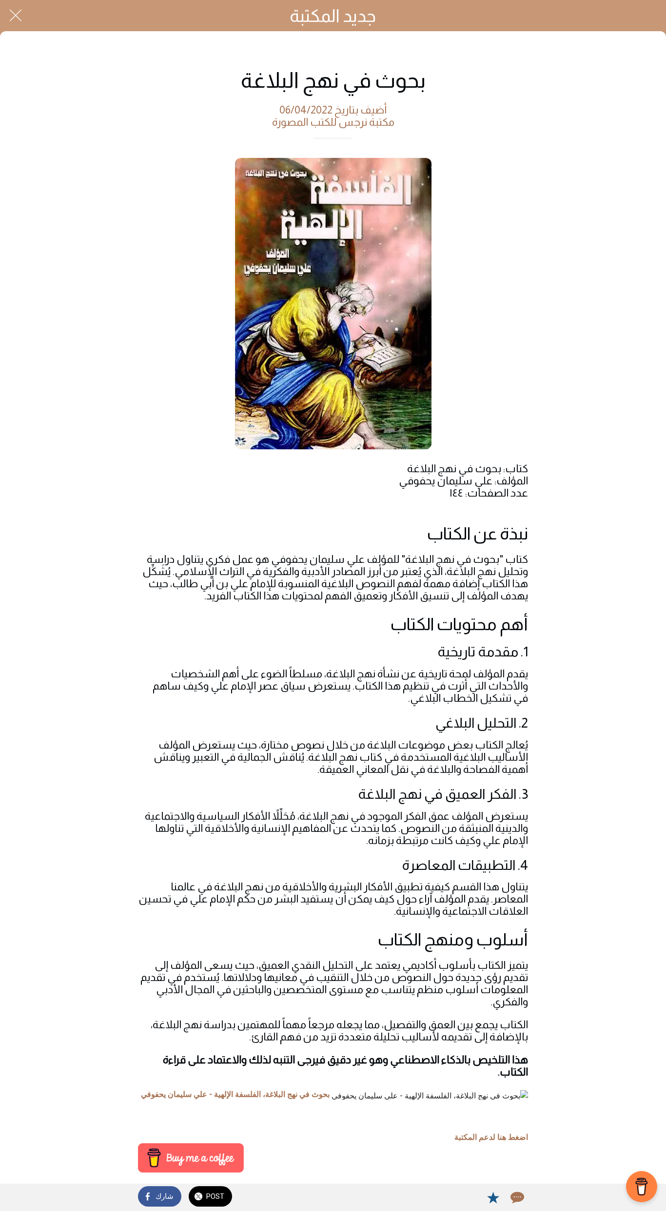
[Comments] (516, 1197)
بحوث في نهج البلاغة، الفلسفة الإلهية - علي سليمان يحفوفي (235, 1094)
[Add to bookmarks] (493, 1197)
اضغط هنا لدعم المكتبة (491, 1137)
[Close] (15, 15)
